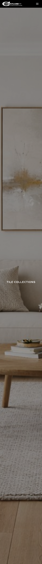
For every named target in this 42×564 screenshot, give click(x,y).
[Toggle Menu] (37, 3)
